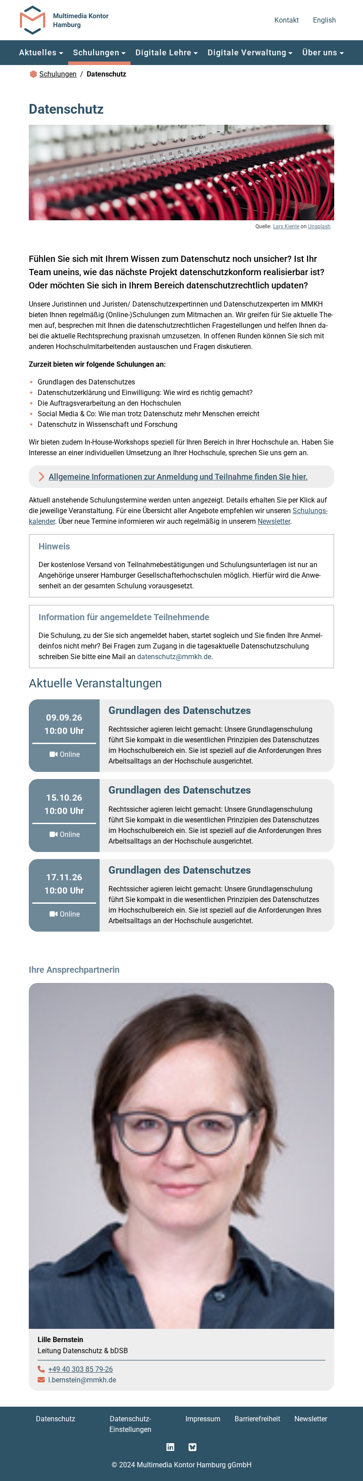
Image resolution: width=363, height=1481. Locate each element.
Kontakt (287, 19)
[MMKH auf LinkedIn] (170, 1447)
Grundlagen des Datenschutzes (179, 711)
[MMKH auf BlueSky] (193, 1447)
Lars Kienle (286, 226)
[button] (41, 52)
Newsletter (274, 521)
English (325, 19)
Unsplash (319, 226)
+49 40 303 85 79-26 (80, 1369)
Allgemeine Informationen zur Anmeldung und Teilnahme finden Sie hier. (178, 476)
